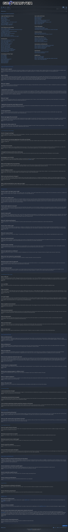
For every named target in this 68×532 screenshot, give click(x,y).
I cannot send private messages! (40, 27)
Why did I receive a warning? (5, 47)
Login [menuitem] (65, 7)
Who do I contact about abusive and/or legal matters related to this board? (46, 58)
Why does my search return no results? (41, 38)
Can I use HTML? (4, 56)
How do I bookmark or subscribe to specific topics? (42, 46)
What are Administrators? (38, 17)
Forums (5, 7)
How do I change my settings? (6, 28)
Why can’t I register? (4, 19)
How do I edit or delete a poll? (5, 44)
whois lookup (3, 512)
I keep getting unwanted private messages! (41, 28)
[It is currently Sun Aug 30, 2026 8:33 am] (66, 11)
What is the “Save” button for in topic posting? (8, 49)
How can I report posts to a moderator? (7, 48)
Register (9, 8)
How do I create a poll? (4, 42)
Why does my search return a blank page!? (41, 39)
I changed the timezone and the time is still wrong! (9, 31)
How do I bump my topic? (5, 51)
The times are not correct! (5, 30)
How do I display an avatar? (5, 34)
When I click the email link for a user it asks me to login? (10, 36)
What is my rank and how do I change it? (7, 35)
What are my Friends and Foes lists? (40, 33)
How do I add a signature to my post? (7, 41)
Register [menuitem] (66, 7)
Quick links (1, 7)
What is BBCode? (4, 55)
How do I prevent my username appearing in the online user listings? (11, 29)
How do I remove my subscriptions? (40, 48)
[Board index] (18, 3)
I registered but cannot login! (5, 20)
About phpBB (3, 500)
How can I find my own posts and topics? (41, 41)
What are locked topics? (5, 61)
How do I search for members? (39, 40)
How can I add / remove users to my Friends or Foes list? (43, 34)
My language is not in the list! (5, 32)
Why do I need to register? (5, 17)
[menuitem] (63, 7)
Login (6, 8)
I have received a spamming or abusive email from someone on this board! (46, 29)
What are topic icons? (4, 62)
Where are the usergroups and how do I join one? (42, 20)
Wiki (9, 7)
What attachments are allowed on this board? (42, 51)
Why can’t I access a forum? (5, 45)
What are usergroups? (38, 19)
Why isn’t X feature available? (39, 57)
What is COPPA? (3, 18)
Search (3, 8)
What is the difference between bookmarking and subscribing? (44, 45)
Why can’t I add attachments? (5, 46)
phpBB (30, 159)
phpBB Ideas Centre (43, 506)
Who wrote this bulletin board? (39, 56)
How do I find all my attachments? (40, 52)
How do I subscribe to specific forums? (41, 47)
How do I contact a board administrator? (41, 59)
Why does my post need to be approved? (7, 50)
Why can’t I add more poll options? (6, 43)
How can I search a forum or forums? (40, 37)
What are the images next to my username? (8, 33)
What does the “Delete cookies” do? (6, 24)
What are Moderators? (38, 18)
